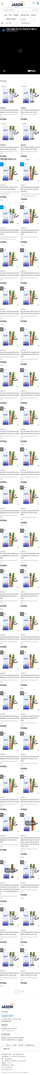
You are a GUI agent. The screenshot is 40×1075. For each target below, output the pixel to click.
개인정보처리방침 (29, 1045)
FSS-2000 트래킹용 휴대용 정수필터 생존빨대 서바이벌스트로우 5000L (9, 111)
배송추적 (21, 1040)
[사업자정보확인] (21, 1056)
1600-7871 (7, 1016)
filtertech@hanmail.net (6, 1069)
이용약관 (21, 1045)
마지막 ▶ (23, 991)
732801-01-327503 (11, 1028)
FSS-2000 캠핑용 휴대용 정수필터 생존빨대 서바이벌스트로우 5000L (29, 111)
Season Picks (25, 15)
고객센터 (14, 1045)
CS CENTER (4, 1012)
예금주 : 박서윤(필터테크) (8, 1030)
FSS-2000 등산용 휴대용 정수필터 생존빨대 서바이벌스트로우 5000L (9, 148)
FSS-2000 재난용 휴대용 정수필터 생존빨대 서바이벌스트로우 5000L (29, 148)
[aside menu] (2, 4)
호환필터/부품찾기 (11, 19)
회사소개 (8, 1045)
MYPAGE (33, 3)
